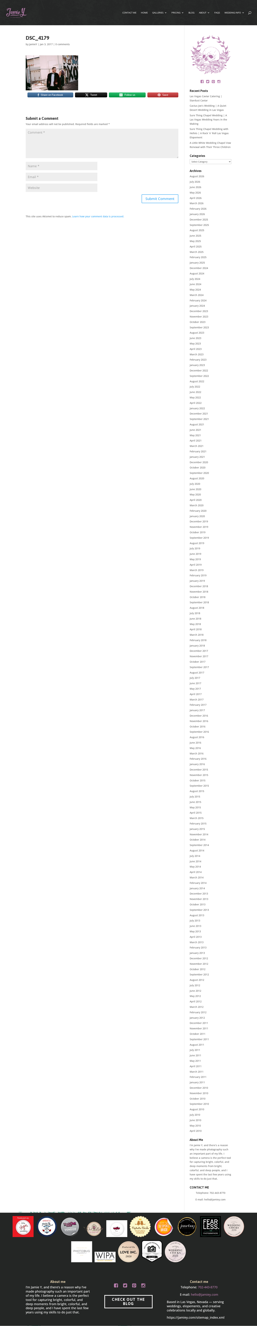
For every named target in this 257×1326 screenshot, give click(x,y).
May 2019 (195, 559)
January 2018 (197, 645)
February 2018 (198, 640)
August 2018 (197, 607)
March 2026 (197, 203)
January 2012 (197, 1017)
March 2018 (197, 634)
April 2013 (196, 936)
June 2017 (195, 683)
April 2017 (196, 694)
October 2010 (197, 1098)
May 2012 (195, 996)
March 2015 (197, 818)
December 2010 (199, 1087)
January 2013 (197, 953)
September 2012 (199, 974)
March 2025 (197, 252)
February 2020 (198, 510)
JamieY (33, 44)
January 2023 (197, 365)
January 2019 (197, 580)
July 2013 (195, 920)
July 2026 (195, 181)
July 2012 (195, 985)
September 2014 (199, 845)
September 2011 (199, 1039)
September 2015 (199, 785)
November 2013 (199, 899)
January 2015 (197, 829)
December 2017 (199, 650)
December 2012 (199, 958)
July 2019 (195, 548)
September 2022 (199, 376)
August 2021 (197, 424)
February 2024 (198, 300)
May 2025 (195, 241)
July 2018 (195, 613)
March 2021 (197, 446)
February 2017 (198, 704)
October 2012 (197, 969)
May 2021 (195, 435)
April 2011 (196, 1066)
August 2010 (197, 1109)
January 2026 (197, 214)
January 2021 (197, 456)
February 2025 (198, 257)
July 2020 (195, 483)
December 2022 (199, 370)
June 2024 (195, 284)
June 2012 (195, 990)
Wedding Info (232, 12)
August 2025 (197, 230)
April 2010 (196, 1130)
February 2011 (198, 1077)
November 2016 (199, 721)
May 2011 (195, 1060)
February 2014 (198, 883)
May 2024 (195, 289)
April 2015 (196, 812)
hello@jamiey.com (215, 1199)
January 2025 (197, 262)
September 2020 (199, 473)
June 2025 (195, 235)
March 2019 (197, 570)
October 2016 (197, 726)
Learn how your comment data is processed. (98, 216)
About (202, 12)
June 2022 (195, 392)
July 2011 (195, 1050)
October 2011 (197, 1033)
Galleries (157, 12)
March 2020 (197, 505)
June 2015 (195, 802)
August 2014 (197, 850)
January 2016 (197, 764)
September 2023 (199, 327)
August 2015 (197, 791)
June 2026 (195, 187)
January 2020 (197, 516)
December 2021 (199, 413)
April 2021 (196, 440)
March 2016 (197, 753)
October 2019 (197, 532)
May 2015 (195, 807)
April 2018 (196, 629)
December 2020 (199, 462)
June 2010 (195, 1120)
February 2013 (198, 947)
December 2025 (199, 219)
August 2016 (197, 737)
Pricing (176, 12)
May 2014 (195, 866)
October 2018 (197, 597)
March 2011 (197, 1071)
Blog (191, 12)
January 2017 (197, 710)
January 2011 (197, 1082)
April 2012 (196, 1001)
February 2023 (198, 359)
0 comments (62, 44)
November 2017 (199, 656)
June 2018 (195, 618)
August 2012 (197, 980)
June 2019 (195, 553)
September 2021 (199, 419)
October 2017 (197, 661)
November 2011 (199, 1028)
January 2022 (197, 408)
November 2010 (199, 1093)
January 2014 (197, 888)
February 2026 (198, 208)
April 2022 (196, 403)
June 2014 (195, 861)
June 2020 (195, 489)
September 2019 (199, 537)
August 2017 (197, 672)
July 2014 (195, 856)
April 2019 (196, 564)
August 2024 (197, 273)
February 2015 (198, 823)
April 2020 (196, 500)
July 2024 (195, 279)
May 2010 (195, 1125)
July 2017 (195, 677)
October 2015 (197, 780)
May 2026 (195, 192)
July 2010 (195, 1114)
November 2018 (199, 591)
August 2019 (197, 543)
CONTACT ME (129, 12)
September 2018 (199, 602)
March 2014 (197, 877)
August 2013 (197, 915)
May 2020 (195, 494)
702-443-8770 (217, 1192)
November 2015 (199, 775)
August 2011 (197, 1044)
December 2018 (199, 586)
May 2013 (195, 931)
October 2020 (197, 467)
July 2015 (195, 796)
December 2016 (199, 715)
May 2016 (195, 748)
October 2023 (197, 322)
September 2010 (199, 1104)
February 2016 (198, 758)
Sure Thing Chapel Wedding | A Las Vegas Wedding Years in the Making (208, 119)
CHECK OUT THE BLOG (128, 1301)
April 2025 (196, 246)
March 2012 (197, 1007)
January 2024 (197, 305)
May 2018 (195, 624)
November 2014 (199, 834)
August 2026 (197, 176)
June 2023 (195, 338)
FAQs (217, 12)
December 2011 (199, 1023)
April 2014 (196, 872)
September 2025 (199, 225)
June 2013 (195, 926)
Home (144, 12)
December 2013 (199, 893)
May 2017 (195, 688)
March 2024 (197, 295)
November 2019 (199, 527)
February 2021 (198, 451)
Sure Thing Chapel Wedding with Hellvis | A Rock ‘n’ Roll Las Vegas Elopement (209, 133)
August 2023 (197, 332)
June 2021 (195, 429)
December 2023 (199, 311)
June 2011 (195, 1055)
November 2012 (199, 963)
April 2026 (196, 198)
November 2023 (199, 316)
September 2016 (199, 731)
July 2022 (195, 386)
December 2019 (199, 521)
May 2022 (195, 397)
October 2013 (197, 904)
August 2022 (197, 381)
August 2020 (197, 478)
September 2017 (199, 667)
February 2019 (198, 575)
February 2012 (198, 1012)
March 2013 (197, 942)
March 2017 (197, 699)
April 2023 (196, 349)
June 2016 (195, 742)
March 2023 (197, 354)
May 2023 (195, 343)
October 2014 (197, 839)
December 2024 (199, 268)
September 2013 (199, 909)
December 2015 (199, 769)
